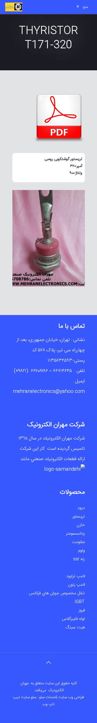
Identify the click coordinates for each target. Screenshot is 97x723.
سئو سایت (28, 697)
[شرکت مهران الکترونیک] (13, 7)
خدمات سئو (47, 697)
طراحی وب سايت (71, 697)
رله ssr (79, 559)
